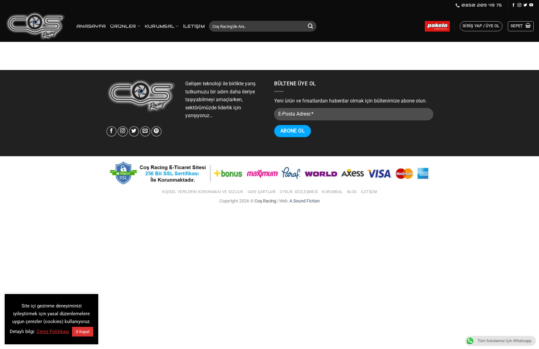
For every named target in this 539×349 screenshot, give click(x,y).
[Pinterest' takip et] (156, 131)
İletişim (194, 26)
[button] (481, 26)
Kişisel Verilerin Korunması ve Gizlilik (203, 192)
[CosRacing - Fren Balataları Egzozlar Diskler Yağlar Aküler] (36, 26)
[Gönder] (310, 26)
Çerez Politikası (52, 331)
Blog (352, 192)
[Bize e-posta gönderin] (145, 131)
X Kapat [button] (83, 331)
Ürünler (123, 26)
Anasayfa (91, 26)
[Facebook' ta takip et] (513, 5)
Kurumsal (159, 26)
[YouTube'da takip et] (531, 5)
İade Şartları (262, 192)
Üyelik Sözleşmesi (299, 192)
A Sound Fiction (304, 201)
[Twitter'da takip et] (525, 5)
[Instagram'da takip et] (519, 5)
